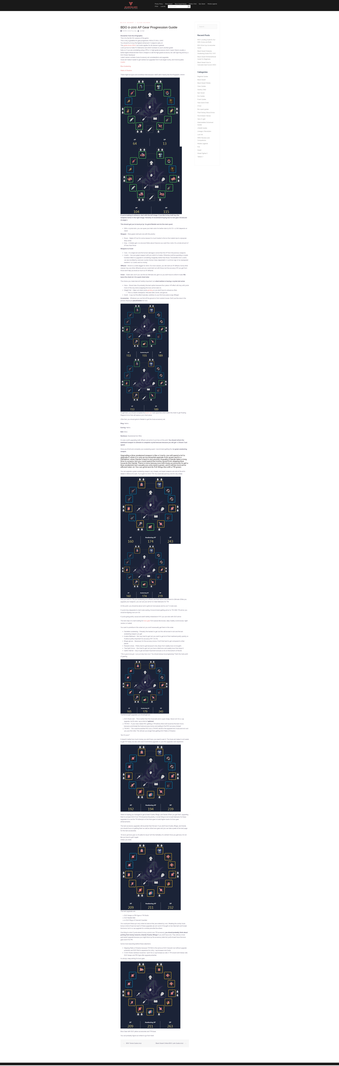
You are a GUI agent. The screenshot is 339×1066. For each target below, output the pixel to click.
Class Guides (143, 22)
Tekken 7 (200, 157)
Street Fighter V (202, 153)
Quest (199, 150)
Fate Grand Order (203, 103)
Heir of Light (201, 119)
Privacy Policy (159, 4)
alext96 (141, 31)
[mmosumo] (130, 5)
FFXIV (156, 6)
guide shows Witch (130, 45)
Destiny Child (192, 4)
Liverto (123, 62)
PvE (198, 147)
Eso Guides (201, 96)
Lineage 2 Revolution (204, 131)
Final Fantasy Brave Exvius (206, 112)
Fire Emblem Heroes (204, 116)
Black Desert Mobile (180, 4)
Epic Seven (202, 4)
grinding (150, 290)
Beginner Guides (202, 76)
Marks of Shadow (126, 70)
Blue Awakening (126, 66)
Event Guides (201, 99)
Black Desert (168, 4)
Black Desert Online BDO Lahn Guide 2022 (169, 1043)
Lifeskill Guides (202, 128)
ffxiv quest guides (203, 109)
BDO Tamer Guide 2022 (134, 1043)
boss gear (147, 621)
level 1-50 (148, 413)
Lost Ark (163, 6)
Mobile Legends (212, 4)
